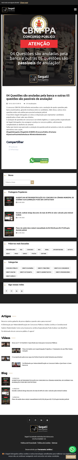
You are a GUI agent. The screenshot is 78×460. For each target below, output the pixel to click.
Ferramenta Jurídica (45, 449)
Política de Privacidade (28, 443)
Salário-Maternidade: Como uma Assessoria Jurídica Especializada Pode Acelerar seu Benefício (34, 328)
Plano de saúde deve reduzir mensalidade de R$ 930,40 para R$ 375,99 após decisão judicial (40, 399)
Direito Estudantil (26, 272)
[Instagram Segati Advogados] (35, 420)
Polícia (34, 253)
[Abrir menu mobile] (75, 9)
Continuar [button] (71, 457)
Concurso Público (12, 268)
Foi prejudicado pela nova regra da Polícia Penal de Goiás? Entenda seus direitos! (37, 357)
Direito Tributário (44, 268)
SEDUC (8, 253)
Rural (47, 249)
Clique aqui (24, 2)
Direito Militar (10, 272)
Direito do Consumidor (61, 268)
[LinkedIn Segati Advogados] (41, 420)
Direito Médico (11, 276)
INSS (39, 249)
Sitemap (54, 443)
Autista (70, 249)
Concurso (30, 249)
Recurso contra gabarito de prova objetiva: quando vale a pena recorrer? (26, 321)
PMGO (16, 253)
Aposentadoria (58, 249)
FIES (21, 249)
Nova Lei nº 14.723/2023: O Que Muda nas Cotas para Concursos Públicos (34, 343)
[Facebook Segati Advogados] (29, 420)
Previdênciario (10, 249)
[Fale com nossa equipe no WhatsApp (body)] (39, 160)
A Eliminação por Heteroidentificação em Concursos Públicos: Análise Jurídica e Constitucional (34, 324)
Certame (43, 253)
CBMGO (25, 253)
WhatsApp (14, 149)
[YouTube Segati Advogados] (47, 420)
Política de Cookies (44, 443)
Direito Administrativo (44, 272)
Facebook (13, 147)
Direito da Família (27, 268)
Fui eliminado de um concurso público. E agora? (17, 331)
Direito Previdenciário (63, 272)
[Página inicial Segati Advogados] (8, 9)
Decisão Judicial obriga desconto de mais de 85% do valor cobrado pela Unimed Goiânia (39, 391)
